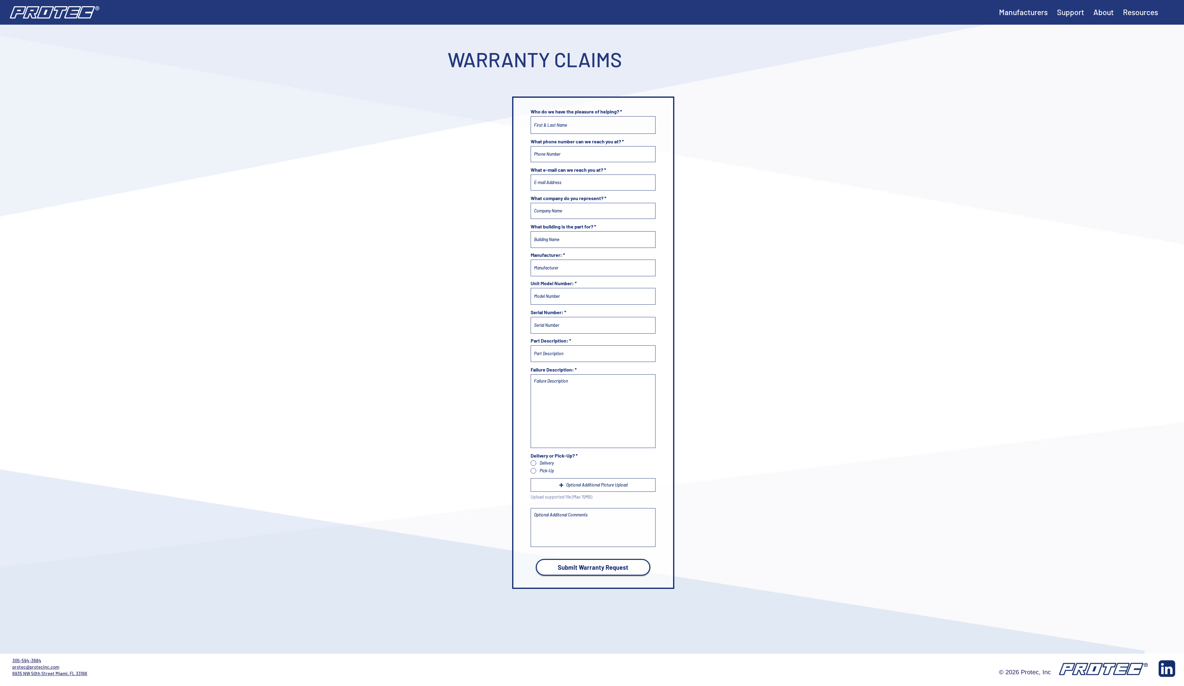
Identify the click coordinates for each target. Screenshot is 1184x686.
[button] (593, 485)
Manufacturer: (546, 255)
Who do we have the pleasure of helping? (575, 111)
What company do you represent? (567, 198)
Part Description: (549, 340)
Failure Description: (552, 369)
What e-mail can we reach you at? (567, 169)
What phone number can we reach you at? (576, 141)
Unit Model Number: (552, 283)
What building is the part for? (562, 226)
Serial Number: (547, 312)
